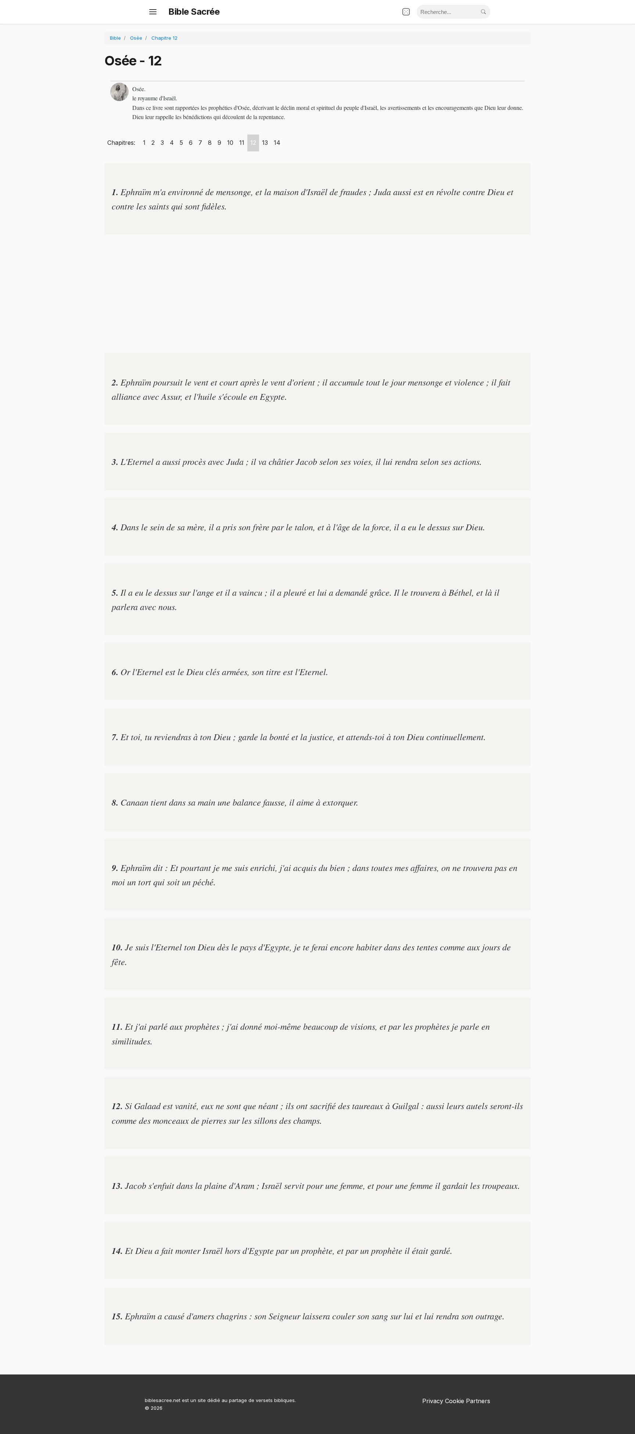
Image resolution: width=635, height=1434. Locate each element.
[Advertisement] (317, 294)
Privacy (432, 1401)
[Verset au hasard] (406, 12)
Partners (478, 1401)
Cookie (454, 1401)
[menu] (153, 11)
